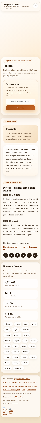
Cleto (15, 346)
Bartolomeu (18, 368)
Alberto (25, 363)
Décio (24, 346)
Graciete (17, 335)
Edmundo (8, 324)
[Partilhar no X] (11, 255)
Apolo (15, 357)
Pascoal (33, 357)
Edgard (32, 346)
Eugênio (17, 341)
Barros (34, 324)
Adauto (7, 341)
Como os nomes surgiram (11, 389)
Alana (7, 363)
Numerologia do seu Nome (28, 382)
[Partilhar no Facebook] (5, 255)
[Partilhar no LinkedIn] (29, 255)
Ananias (7, 368)
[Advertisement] (20, 34)
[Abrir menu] (35, 5)
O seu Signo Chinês (10, 382)
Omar (7, 352)
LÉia (25, 341)
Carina (7, 329)
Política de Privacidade (16, 386)
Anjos (15, 329)
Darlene (7, 335)
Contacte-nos (31, 389)
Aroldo (7, 346)
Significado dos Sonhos (22, 379)
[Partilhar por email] (35, 255)
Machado (16, 352)
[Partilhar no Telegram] (23, 255)
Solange (15, 363)
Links (23, 389)
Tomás (26, 335)
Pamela (25, 352)
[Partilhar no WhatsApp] (17, 255)
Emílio (24, 357)
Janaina (33, 341)
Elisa (25, 324)
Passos (7, 357)
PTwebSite (18, 397)
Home (5, 386)
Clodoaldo (25, 329)
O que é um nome (31, 386)
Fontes (18, 324)
